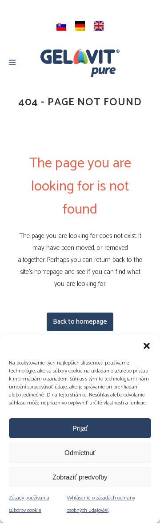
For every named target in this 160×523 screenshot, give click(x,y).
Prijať (80, 428)
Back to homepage (80, 321)
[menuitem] (61, 26)
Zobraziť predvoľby (80, 477)
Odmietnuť (80, 452)
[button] (146, 345)
